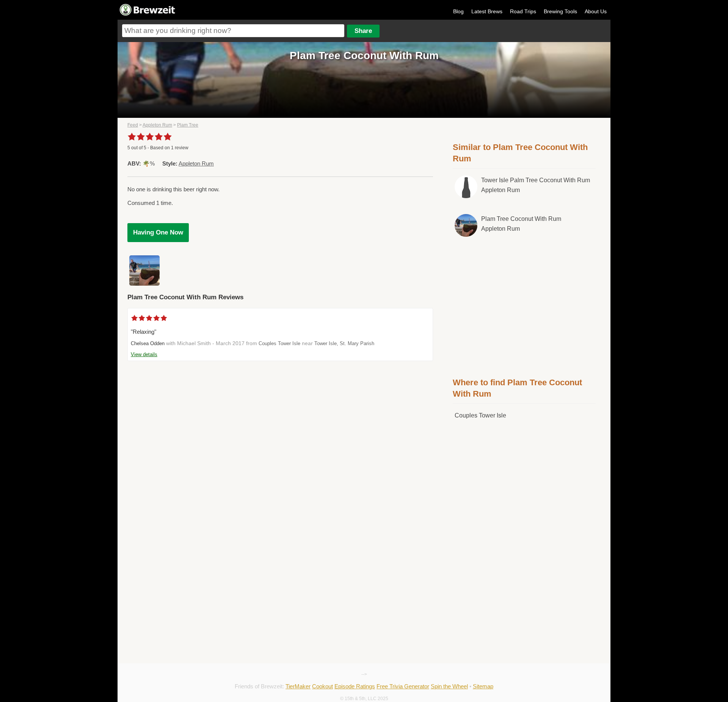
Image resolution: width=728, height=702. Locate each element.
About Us (596, 11)
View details (144, 354)
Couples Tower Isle (279, 343)
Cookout (322, 686)
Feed (132, 125)
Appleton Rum (157, 125)
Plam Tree (187, 125)
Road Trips (523, 11)
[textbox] (233, 30)
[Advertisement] (524, 305)
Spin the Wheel (449, 686)
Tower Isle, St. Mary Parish (344, 343)
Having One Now (158, 232)
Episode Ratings (354, 686)
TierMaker (298, 686)
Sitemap (483, 686)
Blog (458, 11)
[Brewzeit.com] (148, 14)
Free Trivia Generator (403, 686)
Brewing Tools (560, 11)
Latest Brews (486, 11)
